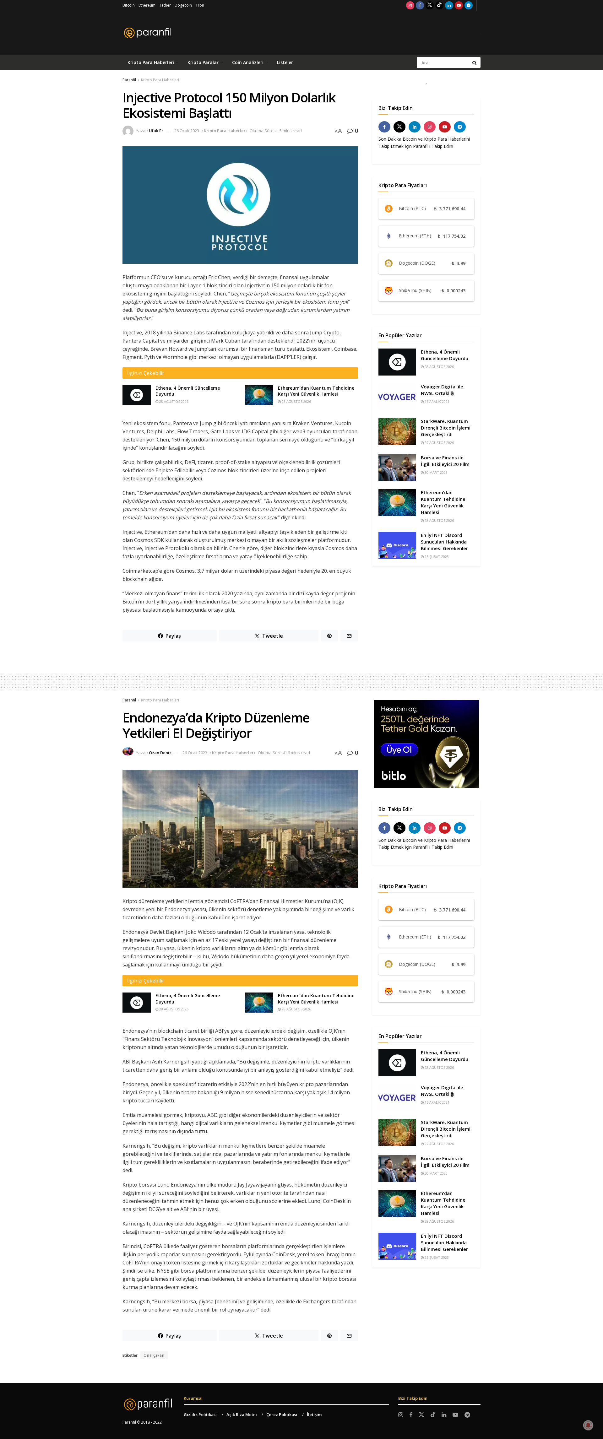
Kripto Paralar (203, 62)
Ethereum (147, 5)
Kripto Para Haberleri (151, 62)
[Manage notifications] (588, 1425)
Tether (165, 5)
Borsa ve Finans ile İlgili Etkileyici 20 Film (445, 460)
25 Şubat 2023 (436, 556)
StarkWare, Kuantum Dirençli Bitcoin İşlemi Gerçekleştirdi (445, 427)
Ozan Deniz (160, 752)
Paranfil (129, 80)
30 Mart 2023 (436, 472)
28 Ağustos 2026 (173, 401)
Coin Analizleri (247, 62)
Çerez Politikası (281, 1414)
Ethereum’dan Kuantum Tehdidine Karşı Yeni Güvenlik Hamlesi (316, 391)
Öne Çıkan (154, 1355)
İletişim (314, 1414)
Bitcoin (128, 5)
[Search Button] (475, 62)
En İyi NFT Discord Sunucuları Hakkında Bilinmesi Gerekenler (444, 541)
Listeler (285, 62)
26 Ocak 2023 (186, 130)
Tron (200, 5)
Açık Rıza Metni (241, 1414)
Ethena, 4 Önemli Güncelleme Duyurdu (444, 355)
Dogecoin (183, 5)
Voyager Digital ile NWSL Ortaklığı (442, 389)
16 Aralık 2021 (436, 401)
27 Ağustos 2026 (439, 442)
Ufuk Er (156, 130)
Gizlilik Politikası (200, 1414)
